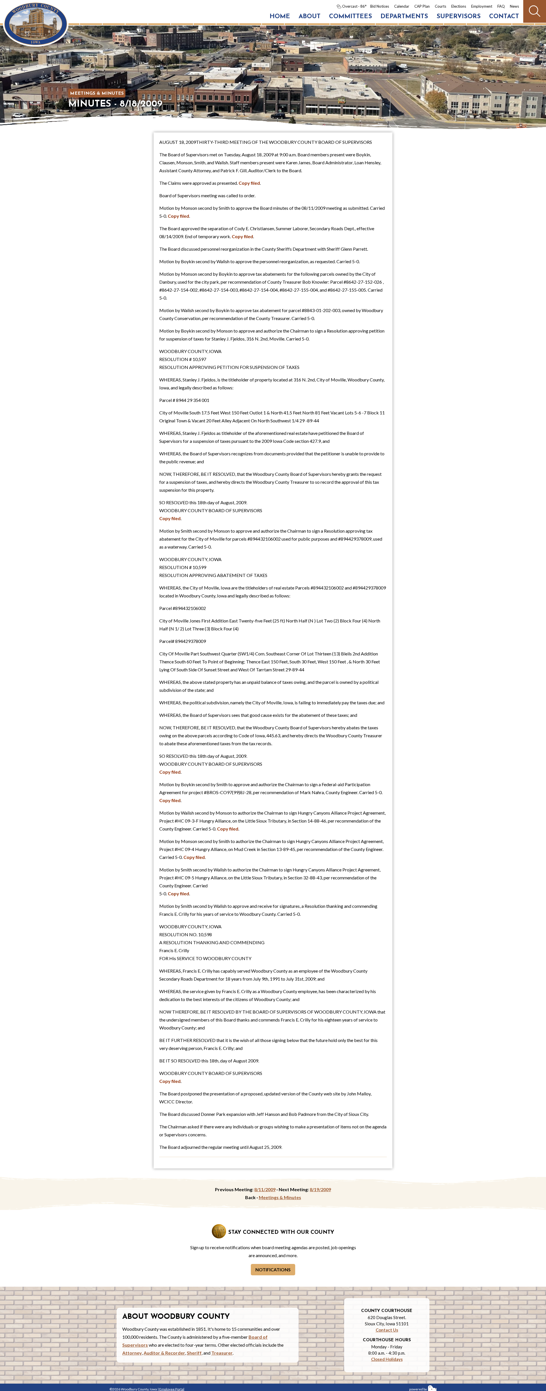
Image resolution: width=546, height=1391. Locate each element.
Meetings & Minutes (97, 93)
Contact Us (387, 1329)
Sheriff (194, 1352)
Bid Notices (379, 6)
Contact (504, 16)
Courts (440, 6)
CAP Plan (422, 6)
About (309, 16)
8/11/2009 (265, 1189)
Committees (350, 16)
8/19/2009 (320, 1189)
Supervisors (459, 16)
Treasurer (222, 1352)
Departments (404, 16)
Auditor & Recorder (164, 1352)
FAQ (501, 6)
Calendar (401, 6)
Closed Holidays (387, 1359)
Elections (458, 6)
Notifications (273, 1269)
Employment (481, 6)
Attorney (132, 1352)
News (514, 6)
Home (280, 16)
